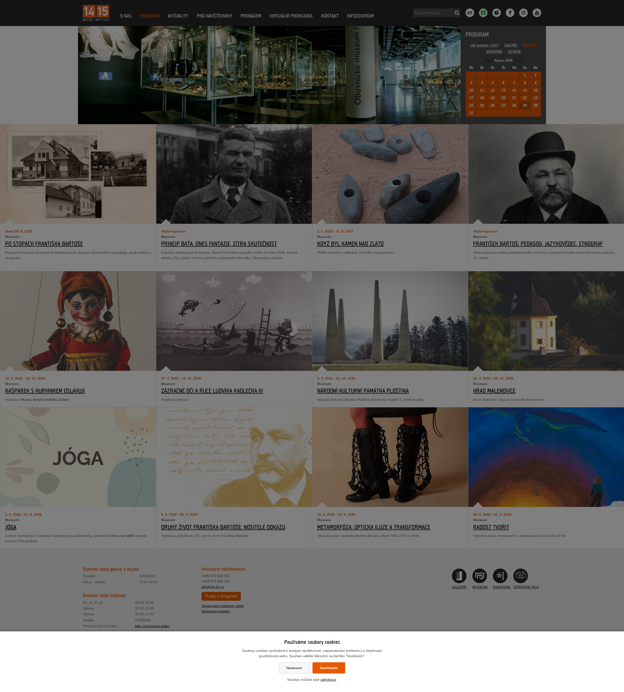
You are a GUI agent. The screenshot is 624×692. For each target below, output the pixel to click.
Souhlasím (329, 668)
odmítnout (328, 680)
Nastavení (294, 668)
